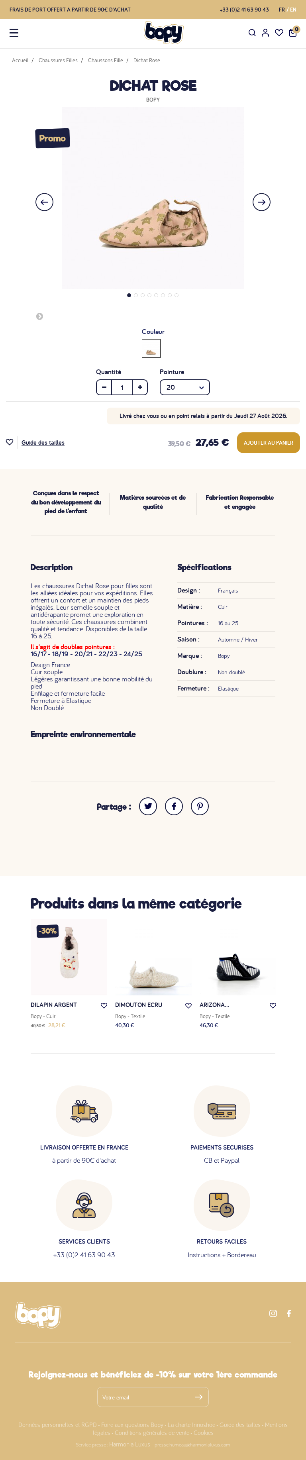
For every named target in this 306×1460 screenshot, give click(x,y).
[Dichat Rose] (151, 348)
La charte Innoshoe (191, 1425)
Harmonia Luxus (129, 1444)
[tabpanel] (153, 198)
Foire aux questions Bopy (132, 1425)
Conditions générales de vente (152, 1432)
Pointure (172, 371)
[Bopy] (164, 32)
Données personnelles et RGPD (57, 1425)
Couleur (153, 331)
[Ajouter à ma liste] (12, 442)
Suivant (39, 316)
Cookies (204, 1432)
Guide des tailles (43, 442)
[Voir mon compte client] (265, 33)
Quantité (108, 371)
